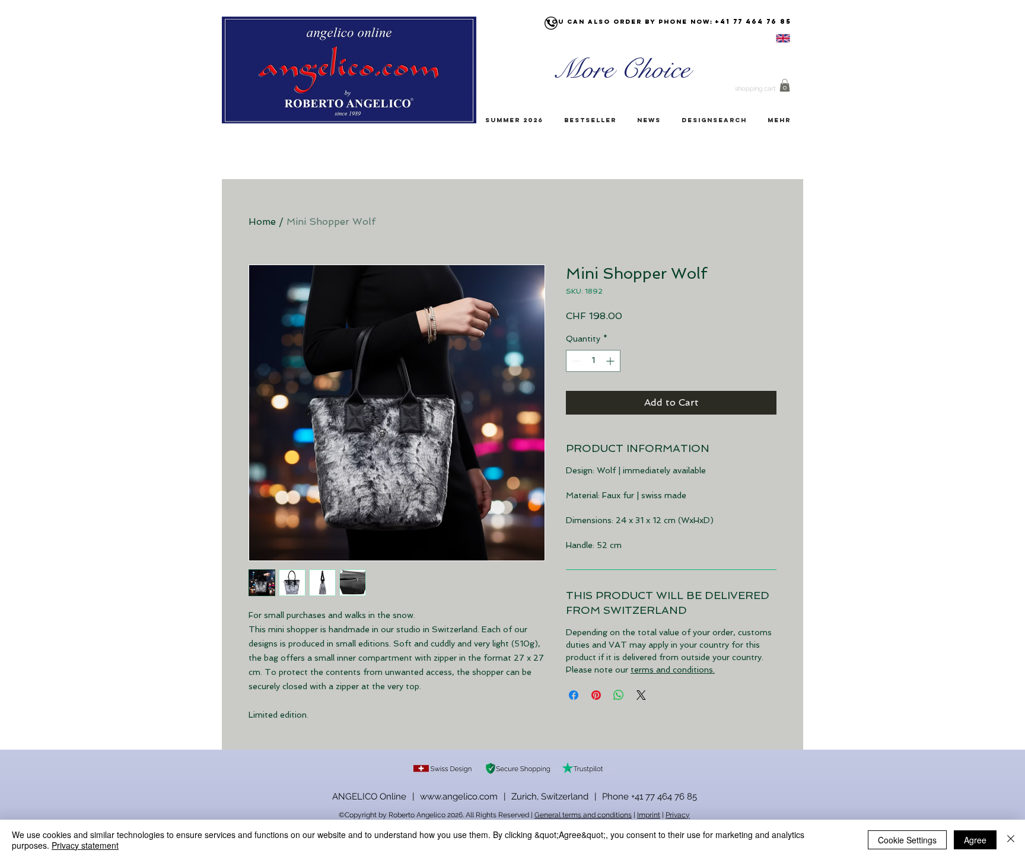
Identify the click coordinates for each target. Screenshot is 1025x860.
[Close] (1011, 840)
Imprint (648, 815)
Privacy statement (85, 845)
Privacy (678, 815)
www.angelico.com (459, 796)
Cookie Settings (907, 840)
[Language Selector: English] (768, 38)
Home (262, 221)
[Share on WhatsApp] (619, 695)
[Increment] (611, 361)
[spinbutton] (593, 361)
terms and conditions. (673, 669)
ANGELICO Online (369, 796)
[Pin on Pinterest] (596, 695)
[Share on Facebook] (573, 695)
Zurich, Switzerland (549, 796)
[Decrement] (575, 361)
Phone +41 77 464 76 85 (649, 796)
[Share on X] (641, 695)
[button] (784, 85)
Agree (975, 840)
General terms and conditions (583, 815)
